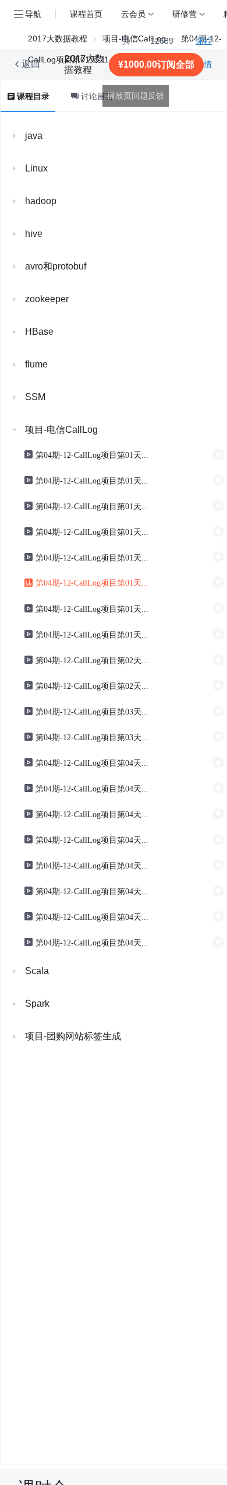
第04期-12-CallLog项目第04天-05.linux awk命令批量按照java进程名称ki (93, 788)
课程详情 (204, 52)
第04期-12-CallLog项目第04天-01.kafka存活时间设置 (93, 762)
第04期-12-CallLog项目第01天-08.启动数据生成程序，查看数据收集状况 (93, 531)
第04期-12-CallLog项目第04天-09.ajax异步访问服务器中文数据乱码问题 (93, 865)
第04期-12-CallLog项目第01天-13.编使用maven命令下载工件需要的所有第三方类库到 (93, 608)
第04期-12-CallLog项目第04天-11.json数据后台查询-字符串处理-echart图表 (93, 916)
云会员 (133, 14)
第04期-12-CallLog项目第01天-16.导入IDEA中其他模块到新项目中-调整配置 (93, 634)
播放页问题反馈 (135, 95)
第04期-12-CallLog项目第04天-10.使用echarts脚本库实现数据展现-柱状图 (93, 891)
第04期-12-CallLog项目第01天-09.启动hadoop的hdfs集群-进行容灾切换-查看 (93, 557)
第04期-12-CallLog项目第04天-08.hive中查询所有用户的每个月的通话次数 (93, 839)
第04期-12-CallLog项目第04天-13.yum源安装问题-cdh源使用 (93, 942)
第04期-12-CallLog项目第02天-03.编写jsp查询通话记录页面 (93, 685)
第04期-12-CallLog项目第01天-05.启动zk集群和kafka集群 (93, 480)
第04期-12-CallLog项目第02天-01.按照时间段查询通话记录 (93, 660)
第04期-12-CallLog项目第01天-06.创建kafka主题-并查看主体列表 (93, 506)
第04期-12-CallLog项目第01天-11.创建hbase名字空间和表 (93, 582)
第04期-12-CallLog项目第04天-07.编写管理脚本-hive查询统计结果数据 (93, 814)
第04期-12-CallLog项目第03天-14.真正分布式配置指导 (93, 737)
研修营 (184, 14)
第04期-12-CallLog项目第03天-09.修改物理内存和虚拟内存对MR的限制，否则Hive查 (93, 711)
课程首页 (86, 14)
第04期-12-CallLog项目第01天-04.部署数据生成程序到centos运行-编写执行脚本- (93, 454)
